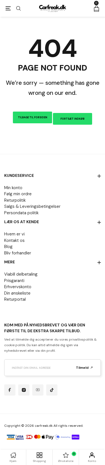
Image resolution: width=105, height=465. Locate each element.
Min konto (13, 188)
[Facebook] (9, 390)
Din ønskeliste (17, 293)
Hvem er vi (14, 234)
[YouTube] (37, 390)
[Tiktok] (51, 390)
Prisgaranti (14, 280)
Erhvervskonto (17, 287)
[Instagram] (23, 390)
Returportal (15, 299)
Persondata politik (21, 213)
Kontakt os (14, 240)
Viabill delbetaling (21, 274)
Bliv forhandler (17, 253)
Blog (8, 246)
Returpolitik (15, 200)
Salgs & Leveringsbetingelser (32, 206)
